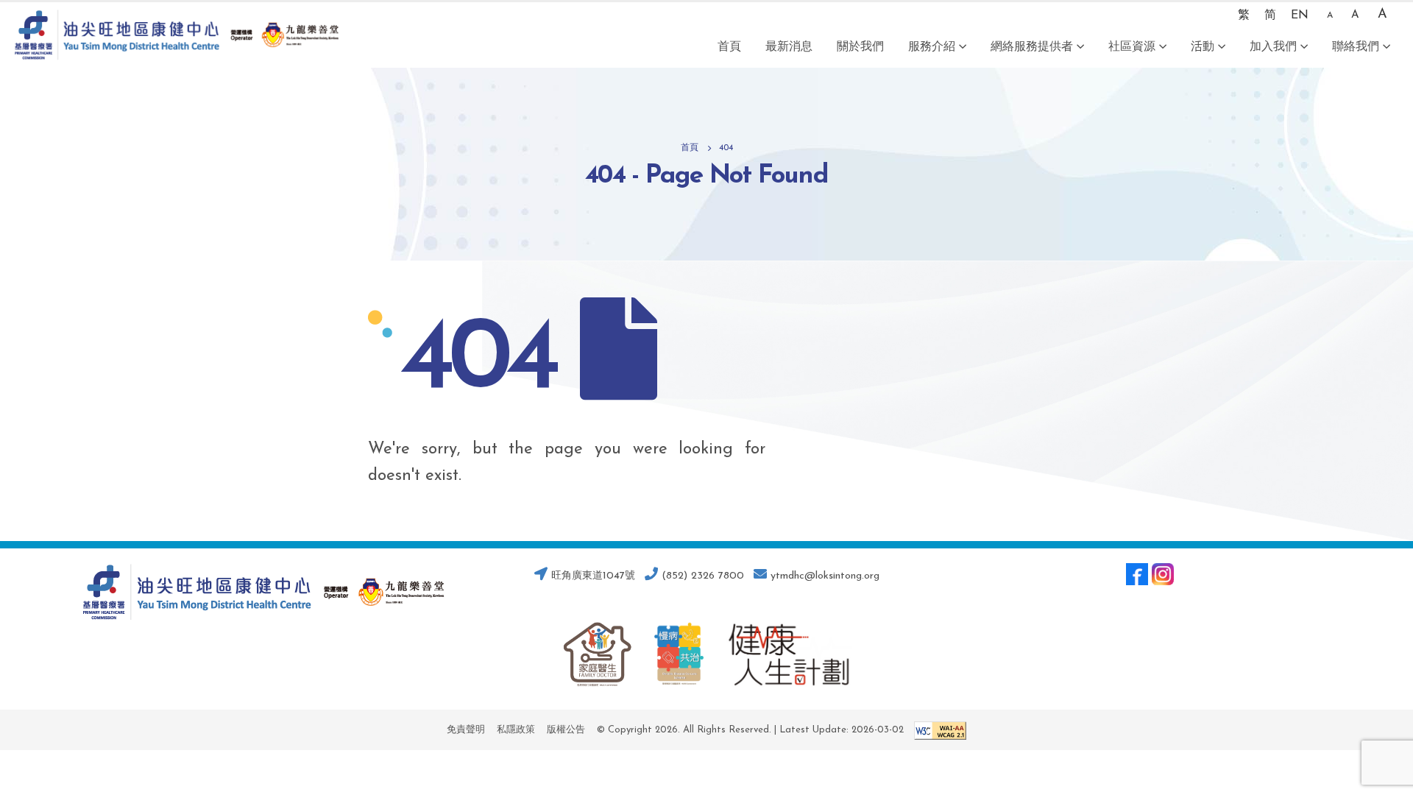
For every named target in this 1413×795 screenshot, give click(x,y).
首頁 (729, 47)
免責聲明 (466, 730)
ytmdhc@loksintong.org (825, 576)
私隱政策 (516, 730)
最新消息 (788, 47)
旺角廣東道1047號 (591, 576)
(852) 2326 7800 (701, 576)
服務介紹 (931, 47)
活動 (1202, 47)
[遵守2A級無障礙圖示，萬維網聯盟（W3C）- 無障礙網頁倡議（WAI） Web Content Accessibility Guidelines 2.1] (936, 730)
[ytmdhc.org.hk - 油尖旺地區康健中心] (176, 35)
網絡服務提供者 (1032, 47)
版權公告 (566, 730)
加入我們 (1273, 47)
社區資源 (1131, 47)
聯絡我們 (1355, 47)
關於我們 (860, 47)
